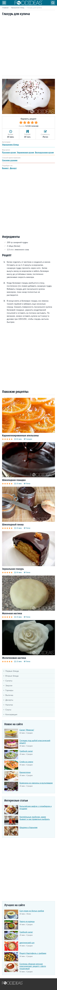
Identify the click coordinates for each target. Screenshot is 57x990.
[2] (24, 122)
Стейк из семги (26, 762)
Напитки (9, 705)
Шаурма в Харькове (28, 827)
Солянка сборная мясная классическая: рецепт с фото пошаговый (33, 966)
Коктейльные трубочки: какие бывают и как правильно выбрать (35, 818)
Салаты (8, 681)
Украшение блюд (17, 8)
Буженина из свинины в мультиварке (36, 783)
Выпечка (9, 695)
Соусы (8, 710)
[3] (28, 122)
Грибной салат (26, 751)
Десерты (9, 700)
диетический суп (27, 942)
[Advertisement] (28, 46)
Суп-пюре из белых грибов (32, 911)
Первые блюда (12, 671)
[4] (32, 122)
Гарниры (9, 690)
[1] (21, 122)
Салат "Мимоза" (27, 730)
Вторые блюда (12, 676)
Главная (5, 8)
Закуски (8, 685)
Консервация (11, 714)
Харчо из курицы (27, 921)
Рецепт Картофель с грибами (33, 953)
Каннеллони (25, 772)
